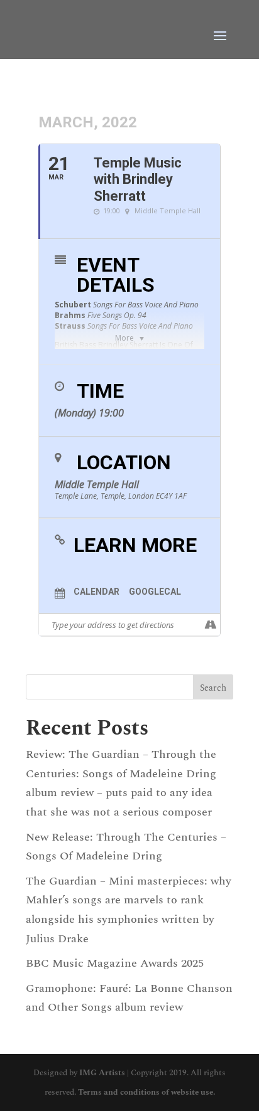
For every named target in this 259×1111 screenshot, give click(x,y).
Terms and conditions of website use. (146, 1092)
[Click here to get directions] (210, 624)
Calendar (96, 592)
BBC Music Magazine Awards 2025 (115, 963)
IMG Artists (102, 1072)
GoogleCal (155, 592)
